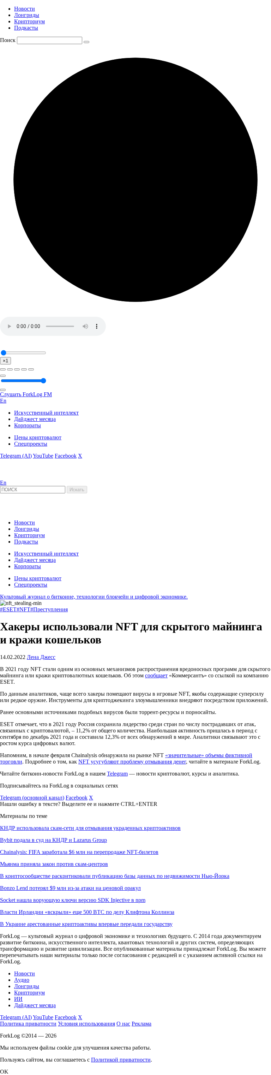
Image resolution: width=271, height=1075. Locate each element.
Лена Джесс (41, 657)
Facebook (66, 456)
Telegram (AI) (16, 456)
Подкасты (26, 28)
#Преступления (49, 609)
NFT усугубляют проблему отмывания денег (132, 762)
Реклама (141, 1024)
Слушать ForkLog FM (26, 394)
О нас (123, 1024)
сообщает (156, 675)
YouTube (43, 456)
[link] (19, 476)
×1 (5, 360)
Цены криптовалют (37, 437)
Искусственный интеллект (46, 413)
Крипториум (29, 21)
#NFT (23, 609)
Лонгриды (26, 15)
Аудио (21, 980)
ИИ (18, 999)
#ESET (8, 609)
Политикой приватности (121, 1060)
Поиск (8, 40)
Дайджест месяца (35, 419)
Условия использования (86, 1024)
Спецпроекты (30, 444)
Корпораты (27, 425)
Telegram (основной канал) (32, 798)
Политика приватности (28, 1024)
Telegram (117, 774)
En (3, 401)
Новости (24, 9)
